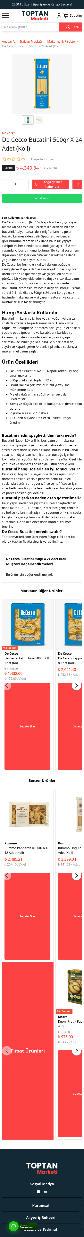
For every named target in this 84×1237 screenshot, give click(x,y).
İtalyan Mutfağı (31, 41)
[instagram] (38, 1191)
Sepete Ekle (27, 726)
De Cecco (9, 133)
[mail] (45, 1191)
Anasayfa (8, 41)
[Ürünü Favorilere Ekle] (77, 184)
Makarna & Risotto (61, 41)
